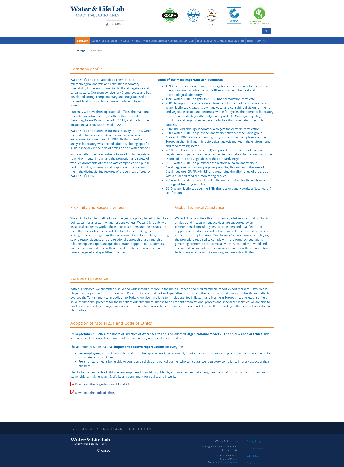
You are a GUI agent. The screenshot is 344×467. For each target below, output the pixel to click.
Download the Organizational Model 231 (103, 384)
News (250, 41)
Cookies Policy (255, 448)
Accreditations (130, 41)
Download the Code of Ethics (95, 393)
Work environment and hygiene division (168, 41)
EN (266, 31)
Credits (251, 463)
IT (258, 31)
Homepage (77, 50)
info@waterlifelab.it (227, 462)
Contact (262, 41)
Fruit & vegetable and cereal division (220, 41)
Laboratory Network (104, 41)
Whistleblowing (255, 456)
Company (82, 41)
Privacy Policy (254, 441)
